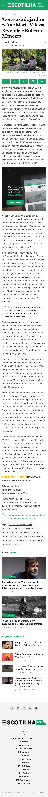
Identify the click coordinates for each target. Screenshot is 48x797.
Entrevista (24, 532)
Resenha (20, 540)
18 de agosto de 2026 (13, 592)
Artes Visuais (26, 749)
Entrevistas (10, 577)
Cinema (25, 756)
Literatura (13, 14)
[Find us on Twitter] (18, 709)
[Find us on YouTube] (30, 708)
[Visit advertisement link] (24, 189)
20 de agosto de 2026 (26, 672)
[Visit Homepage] (26, 5)
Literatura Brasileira (12, 536)
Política (25, 776)
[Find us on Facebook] (24, 708)
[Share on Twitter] (33, 81)
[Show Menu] (3, 5)
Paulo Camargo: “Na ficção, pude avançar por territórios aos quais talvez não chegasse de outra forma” (22, 585)
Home (4, 14)
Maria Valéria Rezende (33, 536)
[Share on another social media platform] (42, 81)
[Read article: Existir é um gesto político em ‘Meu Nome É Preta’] (7, 657)
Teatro (26, 773)
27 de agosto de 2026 (25, 649)
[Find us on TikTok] (36, 709)
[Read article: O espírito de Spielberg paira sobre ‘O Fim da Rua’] (7, 668)
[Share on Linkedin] (15, 81)
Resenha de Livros (35, 540)
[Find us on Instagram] (12, 708)
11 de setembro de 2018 (16, 45)
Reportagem (8, 540)
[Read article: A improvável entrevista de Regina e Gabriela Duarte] (7, 645)
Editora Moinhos (10, 532)
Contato (24, 742)
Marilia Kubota (11, 42)
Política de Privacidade (24, 738)
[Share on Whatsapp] (6, 81)
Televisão (25, 783)
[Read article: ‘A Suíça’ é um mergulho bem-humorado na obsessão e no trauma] (24, 607)
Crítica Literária (30, 529)
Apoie (24, 735)
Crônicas (26, 766)
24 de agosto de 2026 (25, 660)
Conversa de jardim (11, 529)
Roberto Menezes (11, 544)
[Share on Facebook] (24, 81)
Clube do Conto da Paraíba (20, 525)
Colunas (26, 752)
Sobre (24, 731)
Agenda (25, 745)
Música (26, 769)
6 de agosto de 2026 (12, 627)
